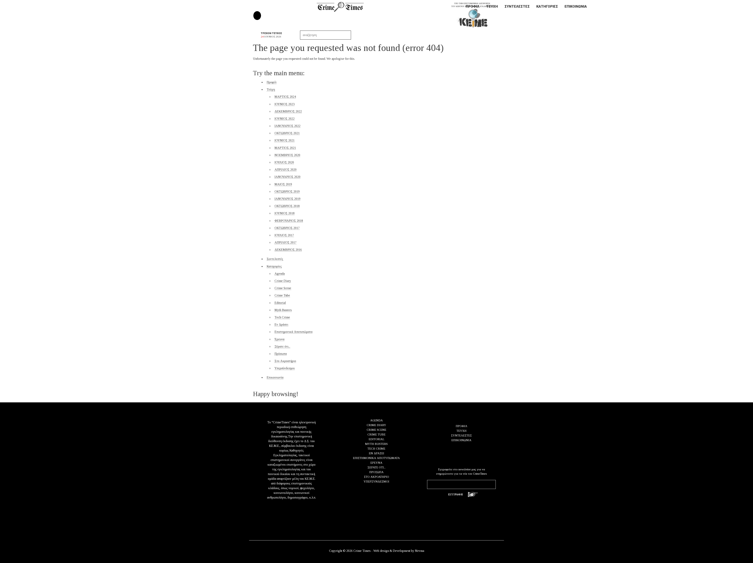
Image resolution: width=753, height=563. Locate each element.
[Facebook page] (257, 15)
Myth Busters (283, 310)
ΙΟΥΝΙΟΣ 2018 (285, 213)
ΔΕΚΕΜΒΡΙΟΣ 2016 (288, 249)
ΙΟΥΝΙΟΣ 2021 (285, 140)
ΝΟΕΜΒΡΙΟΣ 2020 (287, 155)
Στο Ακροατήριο (285, 361)
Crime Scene (283, 288)
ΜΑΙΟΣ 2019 (283, 184)
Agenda (280, 273)
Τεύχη (492, 6)
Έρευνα (279, 339)
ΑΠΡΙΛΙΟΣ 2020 (285, 169)
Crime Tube (282, 295)
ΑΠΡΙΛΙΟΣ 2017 (285, 242)
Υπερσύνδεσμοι (285, 368)
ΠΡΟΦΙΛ (461, 426)
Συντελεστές (517, 6)
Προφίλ (472, 6)
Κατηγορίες (547, 6)
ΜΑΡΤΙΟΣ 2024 (285, 96)
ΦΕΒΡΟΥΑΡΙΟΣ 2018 (289, 220)
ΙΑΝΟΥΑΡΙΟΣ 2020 (287, 176)
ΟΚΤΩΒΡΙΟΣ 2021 (287, 133)
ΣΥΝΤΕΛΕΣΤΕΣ (461, 435)
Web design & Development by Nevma (398, 550)
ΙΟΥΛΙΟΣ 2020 (284, 162)
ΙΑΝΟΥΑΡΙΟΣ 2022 (287, 126)
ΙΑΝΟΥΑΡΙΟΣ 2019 (287, 198)
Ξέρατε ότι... (282, 346)
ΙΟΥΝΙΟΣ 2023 (285, 104)
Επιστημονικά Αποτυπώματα (293, 331)
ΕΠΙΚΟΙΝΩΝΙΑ (461, 440)
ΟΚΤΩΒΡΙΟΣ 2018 (287, 206)
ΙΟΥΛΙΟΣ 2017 (284, 235)
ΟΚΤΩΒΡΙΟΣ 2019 (287, 191)
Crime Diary (283, 280)
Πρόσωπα (281, 353)
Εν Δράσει (281, 324)
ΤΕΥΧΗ (462, 430)
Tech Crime (282, 317)
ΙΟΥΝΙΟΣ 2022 (285, 118)
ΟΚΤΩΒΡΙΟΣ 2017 (287, 228)
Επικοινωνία (576, 6)
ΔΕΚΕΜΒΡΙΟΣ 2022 (288, 111)
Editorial (280, 302)
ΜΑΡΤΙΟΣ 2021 (285, 147)
